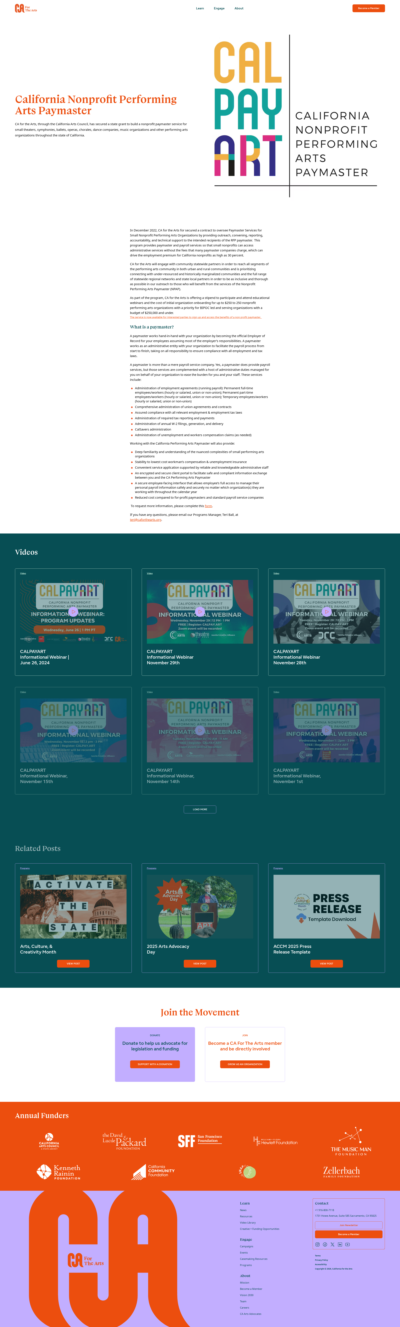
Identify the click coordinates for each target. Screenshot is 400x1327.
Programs (246, 1265)
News (243, 1210)
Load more (200, 809)
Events (244, 1252)
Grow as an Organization (245, 1064)
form (208, 506)
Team (243, 1301)
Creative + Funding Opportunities (259, 1229)
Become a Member (368, 8)
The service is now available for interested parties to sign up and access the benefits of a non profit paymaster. (196, 317)
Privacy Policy (321, 1260)
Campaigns (246, 1246)
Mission (244, 1282)
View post (73, 963)
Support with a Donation (155, 1064)
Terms (318, 1255)
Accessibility (321, 1264)
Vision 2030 (246, 1295)
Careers (244, 1307)
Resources (246, 1216)
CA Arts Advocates (250, 1314)
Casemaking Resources (254, 1259)
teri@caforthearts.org (145, 520)
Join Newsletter (349, 1225)
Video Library (248, 1222)
